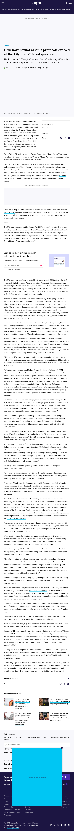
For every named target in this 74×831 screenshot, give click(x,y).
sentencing (20, 172)
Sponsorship (65, 801)
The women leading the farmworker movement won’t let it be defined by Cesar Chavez (59, 716)
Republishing (65, 804)
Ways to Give (65, 799)
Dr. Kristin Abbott (10, 399)
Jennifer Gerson (47, 125)
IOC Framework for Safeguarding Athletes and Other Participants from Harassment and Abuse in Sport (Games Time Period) (35, 283)
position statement (19, 373)
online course (54, 157)
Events (27, 807)
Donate (69, 3)
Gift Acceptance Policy (12, 812)
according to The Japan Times (15, 347)
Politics (8, 764)
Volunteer (64, 807)
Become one (45, 18)
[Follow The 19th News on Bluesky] (55, 825)
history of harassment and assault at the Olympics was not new (36, 164)
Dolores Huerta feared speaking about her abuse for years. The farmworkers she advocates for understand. (23, 719)
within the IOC (47, 515)
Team (6, 801)
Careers (28, 810)
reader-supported (19, 823)
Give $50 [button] (61, 777)
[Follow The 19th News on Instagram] (51, 825)
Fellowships (29, 812)
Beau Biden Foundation (38, 590)
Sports (6, 46)
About (6, 799)
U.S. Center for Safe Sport (16, 518)
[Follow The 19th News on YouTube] (65, 825)
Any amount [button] (61, 784)
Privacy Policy (9, 807)
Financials (7, 815)
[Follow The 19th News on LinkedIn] (69, 825)
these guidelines (13, 827)
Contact (7, 804)
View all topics (8, 768)
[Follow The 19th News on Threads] (58, 825)
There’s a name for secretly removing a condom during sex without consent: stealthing (22, 703)
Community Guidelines (12, 810)
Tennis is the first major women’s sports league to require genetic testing (60, 701)
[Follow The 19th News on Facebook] (62, 825)
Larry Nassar (26, 167)
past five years (9, 212)
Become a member (9, 752)
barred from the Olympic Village (49, 349)
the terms (16, 269)
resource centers (21, 157)
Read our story (66, 9)
